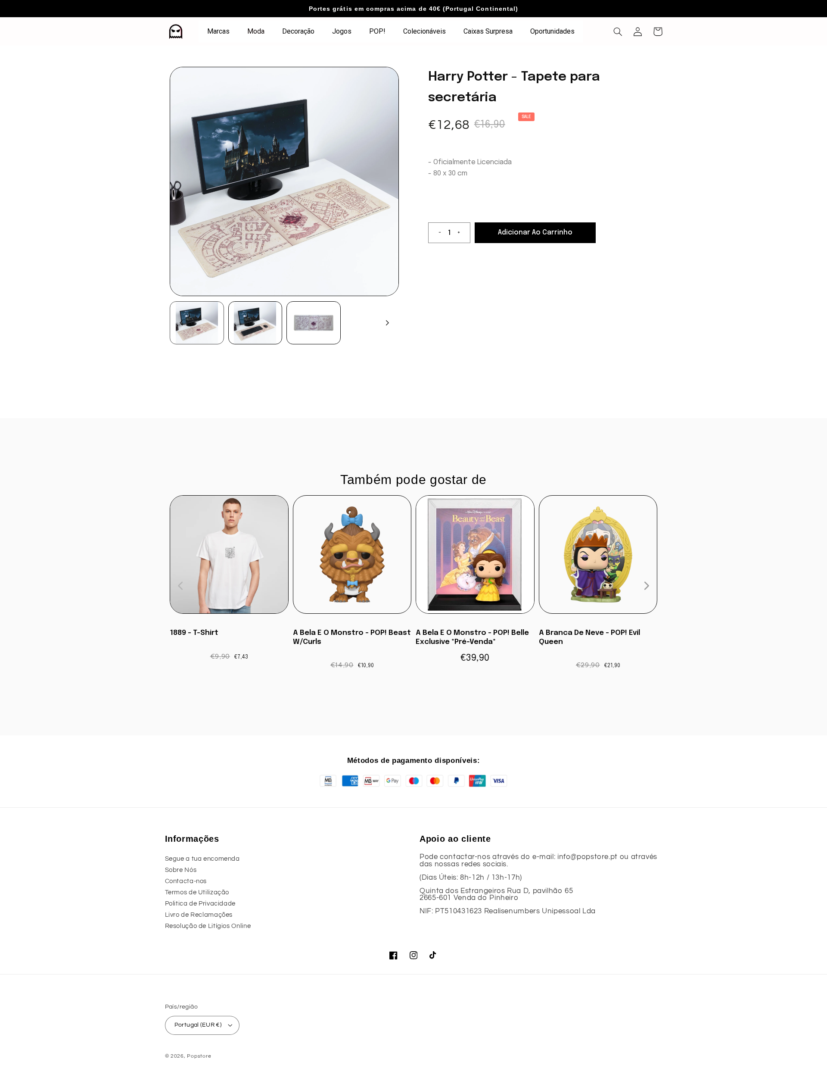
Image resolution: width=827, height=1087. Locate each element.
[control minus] (436, 232)
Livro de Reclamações (199, 915)
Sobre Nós (181, 870)
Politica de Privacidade (200, 903)
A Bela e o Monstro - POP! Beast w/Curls (352, 637)
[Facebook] (394, 955)
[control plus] (462, 232)
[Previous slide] (181, 586)
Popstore (199, 1056)
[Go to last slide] (181, 322)
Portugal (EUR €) (198, 1025)
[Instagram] (413, 955)
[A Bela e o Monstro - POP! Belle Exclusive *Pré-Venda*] (475, 559)
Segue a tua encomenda (202, 859)
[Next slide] (387, 322)
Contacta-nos (186, 881)
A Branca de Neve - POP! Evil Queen (589, 637)
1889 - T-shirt (194, 633)
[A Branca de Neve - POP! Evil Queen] (598, 559)
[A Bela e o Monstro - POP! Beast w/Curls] (352, 559)
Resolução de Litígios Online (208, 926)
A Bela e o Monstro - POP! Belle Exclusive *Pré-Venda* (472, 637)
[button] (618, 31)
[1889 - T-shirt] (229, 559)
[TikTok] (433, 955)
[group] (197, 322)
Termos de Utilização (197, 892)
